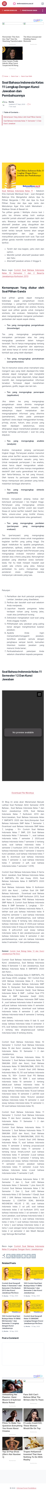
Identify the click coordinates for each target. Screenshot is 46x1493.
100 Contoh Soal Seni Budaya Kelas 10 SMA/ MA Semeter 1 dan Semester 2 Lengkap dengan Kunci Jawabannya (11, 1322)
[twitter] (13, 1256)
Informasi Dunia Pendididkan (26, 1488)
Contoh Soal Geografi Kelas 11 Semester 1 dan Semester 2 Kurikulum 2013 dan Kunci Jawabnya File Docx (12, 1288)
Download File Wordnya (23, 793)
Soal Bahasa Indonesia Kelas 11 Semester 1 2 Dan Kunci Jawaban (22, 122)
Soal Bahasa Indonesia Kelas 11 (17, 191)
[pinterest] (28, 1256)
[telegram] (23, 1256)
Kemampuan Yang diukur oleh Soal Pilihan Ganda (22, 117)
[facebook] (8, 1256)
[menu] (4, 3)
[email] (33, 1256)
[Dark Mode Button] (42, 3)
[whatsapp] (18, 1256)
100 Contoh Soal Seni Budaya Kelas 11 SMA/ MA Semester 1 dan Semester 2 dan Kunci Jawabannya (33, 1288)
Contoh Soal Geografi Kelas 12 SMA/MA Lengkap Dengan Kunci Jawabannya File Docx (33, 1319)
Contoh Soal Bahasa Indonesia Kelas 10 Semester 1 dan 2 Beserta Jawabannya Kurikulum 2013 (23, 273)
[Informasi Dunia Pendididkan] (23, 3)
